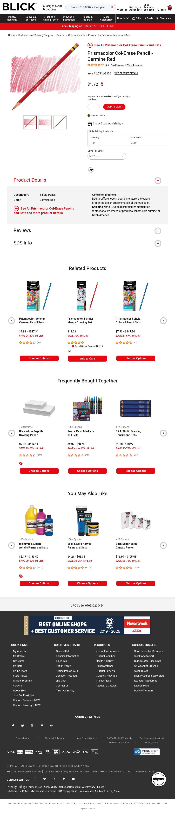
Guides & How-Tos (106, 675)
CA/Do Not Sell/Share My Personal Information (119, 740)
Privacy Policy (22, 738)
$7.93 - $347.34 (28, 331)
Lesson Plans (141, 685)
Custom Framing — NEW (27, 705)
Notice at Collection (54, 738)
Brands (121, 18)
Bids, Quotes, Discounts (147, 661)
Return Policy (63, 665)
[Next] (163, 320)
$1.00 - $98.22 (124, 444)
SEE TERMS (107, 26)
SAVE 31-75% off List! (80, 560)
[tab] (87, 180)
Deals (150, 18)
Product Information (107, 651)
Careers (17, 685)
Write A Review (134, 65)
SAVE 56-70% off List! (128, 560)
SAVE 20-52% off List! (31, 560)
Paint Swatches (104, 665)
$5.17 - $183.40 (28, 556)
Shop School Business (149, 7)
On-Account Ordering (146, 665)
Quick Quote (141, 670)
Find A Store (20, 670)
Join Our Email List (23, 695)
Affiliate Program (22, 680)
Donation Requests (66, 675)
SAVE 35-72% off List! (128, 448)
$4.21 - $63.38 (76, 556)
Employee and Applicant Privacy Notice (152, 740)
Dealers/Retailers (143, 690)
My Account (20, 651)
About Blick (19, 690)
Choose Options (39, 358)
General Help (63, 651)
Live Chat (61, 680)
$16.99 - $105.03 (126, 556)
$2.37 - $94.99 (76, 444)
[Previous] (11, 320)
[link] (49, 9)
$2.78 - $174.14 (28, 444)
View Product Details (126, 73)
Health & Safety (104, 661)
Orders (162, 10)
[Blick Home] (20, 7)
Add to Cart (87, 358)
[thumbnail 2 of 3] (45, 122)
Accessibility (50, 787)
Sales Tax (61, 661)
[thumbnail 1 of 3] (30, 122)
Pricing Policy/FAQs (67, 670)
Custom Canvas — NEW (26, 700)
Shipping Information (67, 656)
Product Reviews (105, 670)
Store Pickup (20, 675)
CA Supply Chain (68, 791)
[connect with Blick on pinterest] (41, 727)
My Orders (19, 656)
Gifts (138, 18)
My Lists (17, 665)
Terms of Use (35, 787)
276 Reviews (117, 65)
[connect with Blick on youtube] (51, 727)
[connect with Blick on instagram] (32, 727)
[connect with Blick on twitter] (22, 727)
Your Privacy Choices (87, 738)
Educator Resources (145, 680)
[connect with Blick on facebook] (13, 727)
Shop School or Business (148, 651)
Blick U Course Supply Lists (149, 675)
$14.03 (72, 331)
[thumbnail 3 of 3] (60, 122)
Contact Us (62, 685)
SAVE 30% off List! (78, 335)
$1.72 (93, 84)
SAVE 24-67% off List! (31, 335)
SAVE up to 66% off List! (81, 448)
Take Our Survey (65, 690)
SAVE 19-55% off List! (31, 448)
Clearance (165, 18)
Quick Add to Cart (144, 656)
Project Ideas (103, 680)
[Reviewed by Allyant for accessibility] (158, 779)
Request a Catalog (106, 685)
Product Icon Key (105, 656)
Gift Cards (18, 661)
